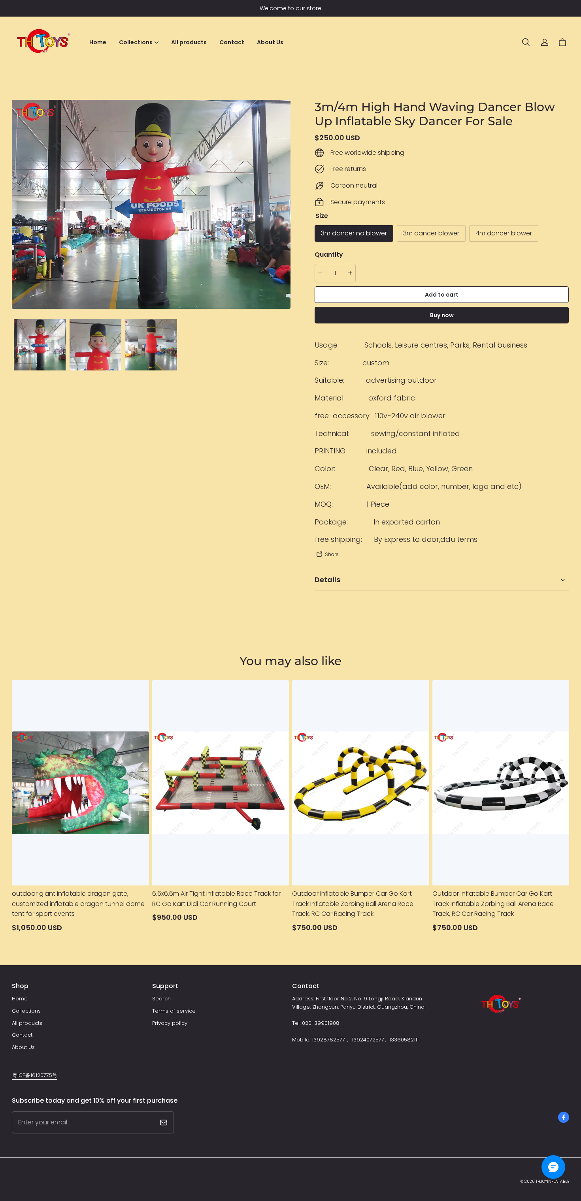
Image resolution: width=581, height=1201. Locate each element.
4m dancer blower (503, 233)
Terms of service (174, 1011)
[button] (526, 42)
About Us (270, 42)
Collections (26, 1011)
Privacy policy (169, 1023)
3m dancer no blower (354, 233)
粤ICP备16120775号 (34, 1075)
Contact (231, 42)
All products (189, 42)
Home (97, 42)
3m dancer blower (431, 233)
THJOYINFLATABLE (552, 1181)
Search (161, 998)
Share (332, 554)
